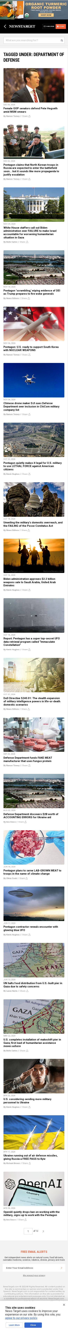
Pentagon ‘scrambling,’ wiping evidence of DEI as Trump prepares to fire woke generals (31, 292)
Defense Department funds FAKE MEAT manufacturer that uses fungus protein (27, 759)
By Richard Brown (11, 1163)
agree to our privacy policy (21, 1318)
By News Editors (11, 298)
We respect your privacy (34, 1275)
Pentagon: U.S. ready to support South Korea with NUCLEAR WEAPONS (31, 348)
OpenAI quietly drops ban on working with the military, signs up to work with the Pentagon (31, 1213)
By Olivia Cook (10, 878)
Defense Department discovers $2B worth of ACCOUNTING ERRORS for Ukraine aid (30, 816)
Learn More (14, 1325)
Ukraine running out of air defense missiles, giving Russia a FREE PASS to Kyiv (30, 1157)
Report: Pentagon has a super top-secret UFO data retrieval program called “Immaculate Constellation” (31, 642)
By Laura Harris (10, 991)
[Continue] (61, 1268)
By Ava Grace (9, 822)
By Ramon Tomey (11, 116)
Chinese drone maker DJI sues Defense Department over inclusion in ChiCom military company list (31, 406)
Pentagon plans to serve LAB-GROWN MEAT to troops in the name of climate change (32, 872)
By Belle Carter (10, 242)
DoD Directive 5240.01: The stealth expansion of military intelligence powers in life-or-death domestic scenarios (31, 701)
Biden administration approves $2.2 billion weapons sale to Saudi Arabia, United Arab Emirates (29, 582)
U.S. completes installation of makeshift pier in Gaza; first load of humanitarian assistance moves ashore (32, 1043)
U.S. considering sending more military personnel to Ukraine (27, 1101)
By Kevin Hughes (11, 474)
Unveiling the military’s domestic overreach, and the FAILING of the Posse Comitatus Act (33, 524)
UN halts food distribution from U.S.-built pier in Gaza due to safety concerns (32, 985)
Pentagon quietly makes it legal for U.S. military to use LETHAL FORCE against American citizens (32, 466)
